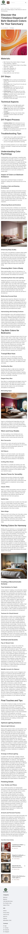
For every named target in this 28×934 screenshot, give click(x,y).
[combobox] (18, 2)
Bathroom (7, 8)
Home (2, 8)
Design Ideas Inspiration (15, 8)
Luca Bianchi (5, 28)
